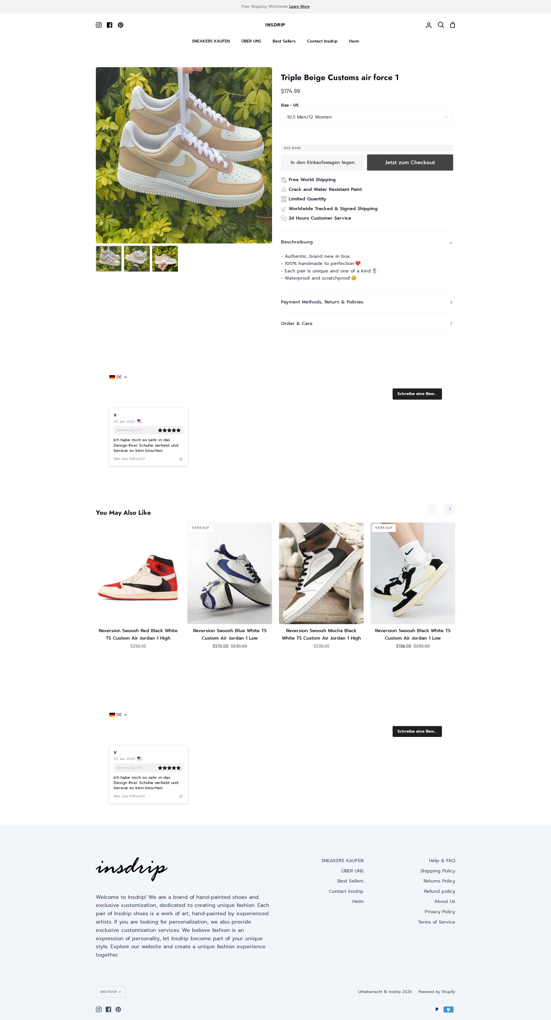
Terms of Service (436, 922)
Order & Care (297, 323)
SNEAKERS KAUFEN (342, 860)
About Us (444, 901)
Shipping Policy (437, 871)
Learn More (299, 6)
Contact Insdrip (346, 891)
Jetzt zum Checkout (410, 162)
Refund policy (439, 891)
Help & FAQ (442, 860)
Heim (358, 901)
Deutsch (109, 992)
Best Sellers (350, 881)
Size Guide (292, 148)
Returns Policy (439, 881)
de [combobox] (119, 377)
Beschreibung (297, 242)
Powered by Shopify (436, 991)
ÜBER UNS (353, 871)
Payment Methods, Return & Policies (322, 302)
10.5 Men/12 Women (309, 117)
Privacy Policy (440, 911)
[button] (417, 393)
